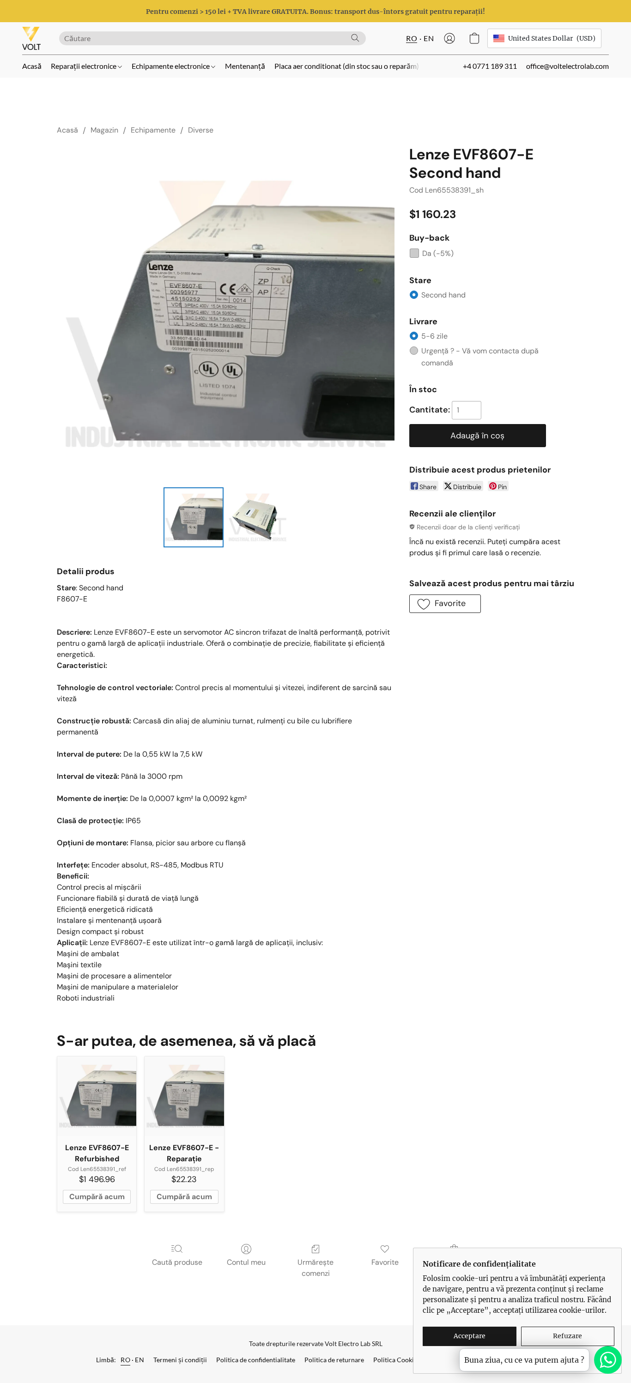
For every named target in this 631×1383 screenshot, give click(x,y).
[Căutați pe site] (355, 37)
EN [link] (139, 1360)
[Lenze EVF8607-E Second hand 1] (257, 517)
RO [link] (125, 1360)
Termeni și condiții (180, 1360)
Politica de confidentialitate (255, 1360)
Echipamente (153, 130)
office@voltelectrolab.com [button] (567, 65)
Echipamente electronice (171, 65)
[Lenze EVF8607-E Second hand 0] (194, 517)
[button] (31, 38)
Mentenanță (245, 65)
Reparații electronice (84, 65)
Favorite (385, 1262)
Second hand (443, 295)
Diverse (200, 130)
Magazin (104, 130)
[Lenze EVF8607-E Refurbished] (96, 1095)
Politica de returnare (334, 1360)
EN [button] (429, 38)
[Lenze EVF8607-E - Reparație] (184, 1095)
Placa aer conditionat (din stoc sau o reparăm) (346, 65)
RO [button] (411, 38)
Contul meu (246, 1262)
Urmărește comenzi (315, 1267)
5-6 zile (434, 336)
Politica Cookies (396, 1360)
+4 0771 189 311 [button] (490, 65)
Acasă (32, 65)
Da (438, 253)
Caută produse (177, 1262)
